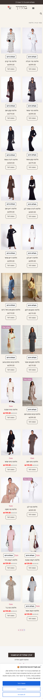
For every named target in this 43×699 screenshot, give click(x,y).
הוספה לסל (32, 69)
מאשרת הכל (21, 683)
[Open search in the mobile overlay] (41, 13)
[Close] (41, 665)
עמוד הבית (38, 23)
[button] (33, 8)
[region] (21, 681)
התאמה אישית (21, 689)
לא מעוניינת (21, 694)
